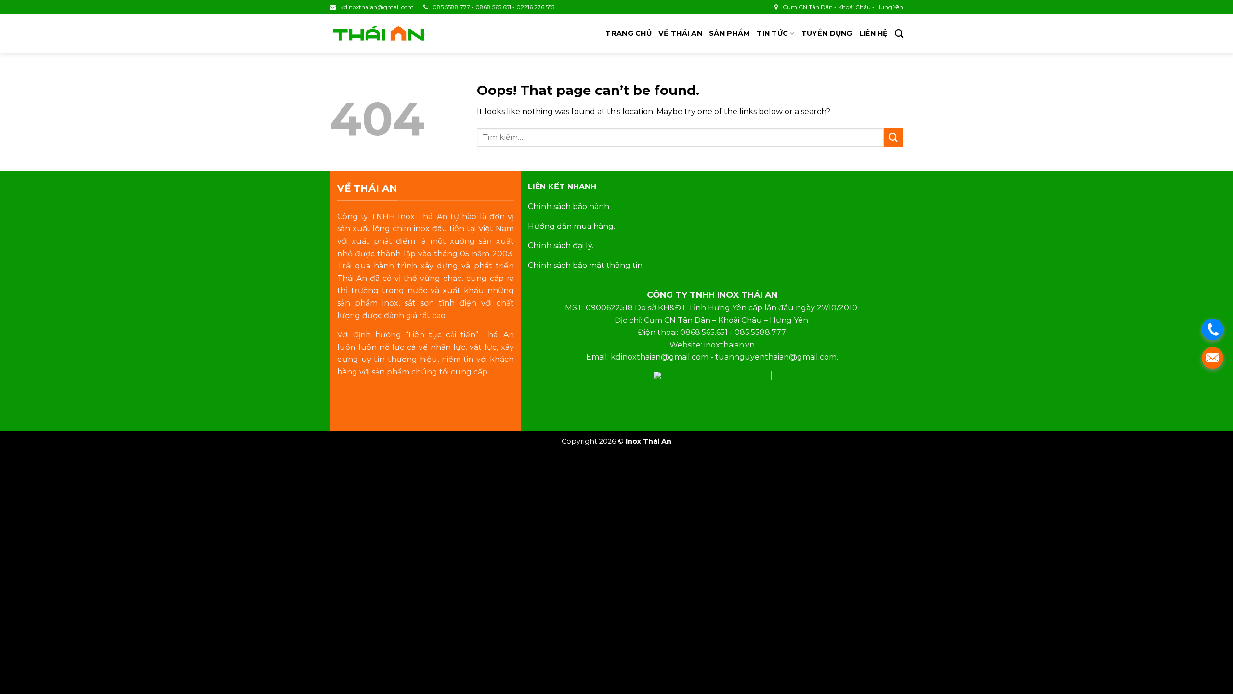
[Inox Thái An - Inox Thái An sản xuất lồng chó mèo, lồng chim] (378, 33)
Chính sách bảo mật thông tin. (586, 265)
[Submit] (893, 137)
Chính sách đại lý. (560, 245)
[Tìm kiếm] (899, 34)
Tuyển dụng (827, 33)
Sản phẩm (729, 33)
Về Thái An (680, 33)
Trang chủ (628, 33)
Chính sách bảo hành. (569, 206)
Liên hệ (873, 33)
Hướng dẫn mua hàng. (571, 226)
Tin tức (772, 33)
